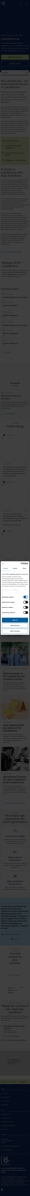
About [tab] (24, 568)
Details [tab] (15, 568)
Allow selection (15, 625)
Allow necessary (15, 631)
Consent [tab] (5, 568)
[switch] (25, 602)
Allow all (15, 620)
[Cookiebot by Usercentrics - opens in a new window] (21, 564)
